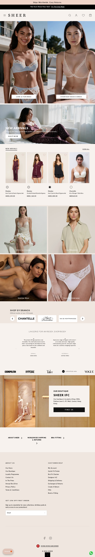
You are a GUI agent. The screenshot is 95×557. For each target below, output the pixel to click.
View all (85, 149)
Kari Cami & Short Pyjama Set (57, 193)
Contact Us (9, 477)
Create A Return (53, 487)
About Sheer (13, 438)
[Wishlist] (83, 15)
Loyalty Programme (12, 474)
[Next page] (82, 318)
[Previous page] (12, 318)
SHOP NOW (13, 136)
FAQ (49, 490)
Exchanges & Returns (55, 484)
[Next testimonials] (79, 348)
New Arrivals (11, 149)
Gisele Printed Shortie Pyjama (36, 193)
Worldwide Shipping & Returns (37, 439)
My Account (52, 468)
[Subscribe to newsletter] (45, 513)
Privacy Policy (10, 487)
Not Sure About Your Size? (47, 7)
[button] (4, 15)
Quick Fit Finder (54, 471)
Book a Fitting (53, 493)
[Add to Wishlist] (23, 155)
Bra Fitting (56, 438)
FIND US (69, 410)
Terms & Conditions (12, 490)
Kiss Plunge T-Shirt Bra (76, 193)
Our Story (9, 468)
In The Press (10, 480)
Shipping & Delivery (55, 480)
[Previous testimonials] (16, 348)
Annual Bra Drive (11, 484)
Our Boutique (10, 471)
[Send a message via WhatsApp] (91, 553)
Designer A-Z (52, 477)
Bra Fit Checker (53, 474)
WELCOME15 (60, 2)
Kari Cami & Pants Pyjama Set (15, 193)
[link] (76, 15)
